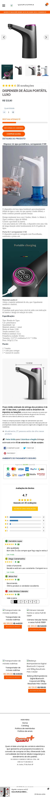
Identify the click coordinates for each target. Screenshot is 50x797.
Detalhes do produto (13, 138)
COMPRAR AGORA (14, 134)
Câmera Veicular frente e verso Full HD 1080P (37, 621)
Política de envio (25, 731)
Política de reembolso (25, 728)
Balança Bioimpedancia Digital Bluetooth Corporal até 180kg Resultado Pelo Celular (37, 680)
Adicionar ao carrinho (13, 626)
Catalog (25, 725)
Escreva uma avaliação (25, 509)
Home (25, 723)
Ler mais (10, 554)
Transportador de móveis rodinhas (13, 618)
